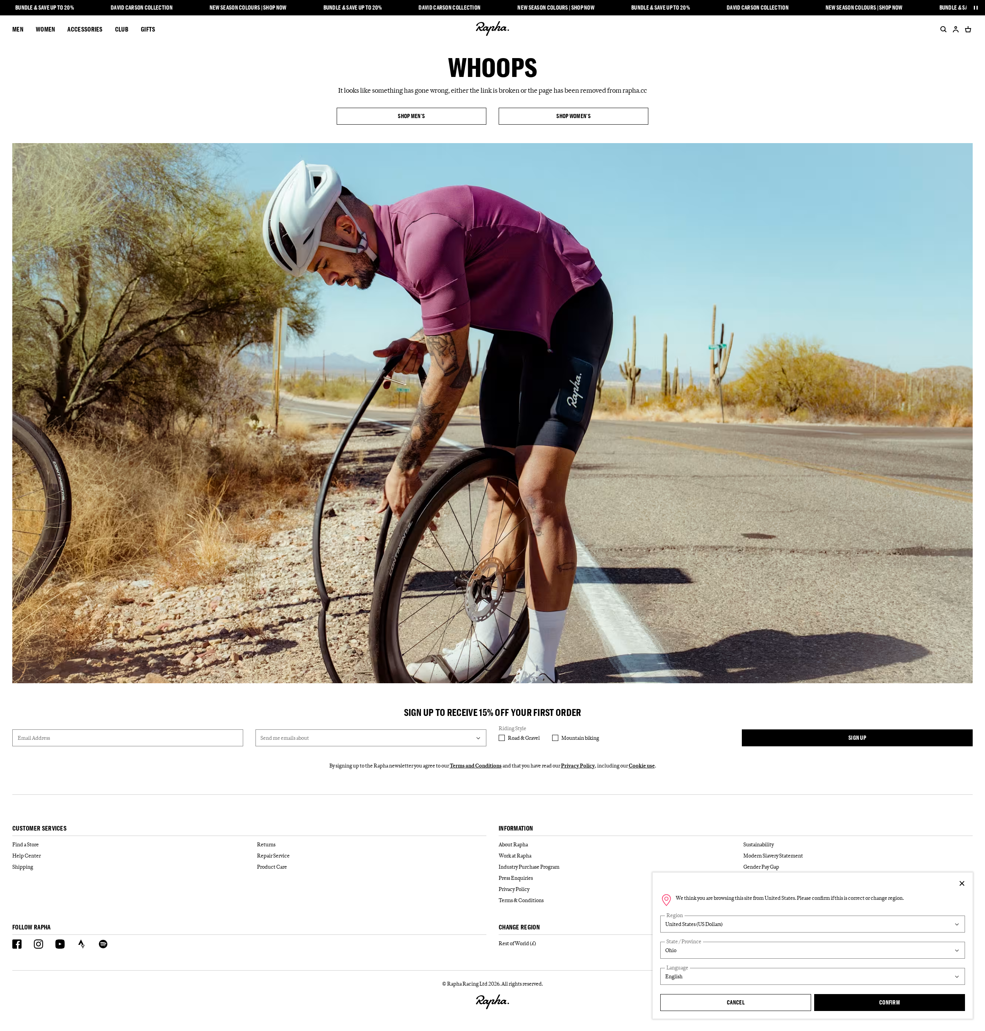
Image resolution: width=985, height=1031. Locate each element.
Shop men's (411, 116)
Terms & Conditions (521, 900)
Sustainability (758, 844)
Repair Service (273, 855)
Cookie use (642, 765)
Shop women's (573, 116)
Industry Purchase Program (529, 867)
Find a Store (25, 844)
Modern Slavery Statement (773, 855)
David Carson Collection (142, 7)
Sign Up (857, 737)
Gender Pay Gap (761, 867)
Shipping (22, 867)
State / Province (683, 941)
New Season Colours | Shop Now (248, 7)
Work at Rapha (515, 855)
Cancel (736, 1002)
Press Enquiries (516, 878)
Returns (266, 844)
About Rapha (513, 844)
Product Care (272, 867)
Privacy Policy (578, 765)
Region (674, 915)
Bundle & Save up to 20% (44, 7)
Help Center (26, 855)
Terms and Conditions (476, 765)
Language (677, 967)
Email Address (34, 738)
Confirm (889, 1002)
